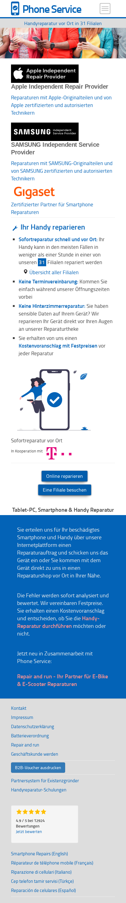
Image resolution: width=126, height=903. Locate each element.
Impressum (22, 717)
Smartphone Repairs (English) (39, 853)
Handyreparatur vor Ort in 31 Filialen (63, 23)
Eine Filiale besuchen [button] (65, 489)
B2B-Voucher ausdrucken (38, 767)
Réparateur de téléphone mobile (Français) (52, 863)
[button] (34, 186)
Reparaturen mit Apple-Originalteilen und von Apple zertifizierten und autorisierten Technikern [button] (61, 105)
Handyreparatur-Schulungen (38, 790)
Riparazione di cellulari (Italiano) (41, 872)
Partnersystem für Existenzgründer (45, 780)
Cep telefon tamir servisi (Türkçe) (42, 881)
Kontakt (18, 708)
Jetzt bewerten (29, 831)
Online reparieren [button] (64, 476)
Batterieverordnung (30, 735)
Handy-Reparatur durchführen (58, 622)
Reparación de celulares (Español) (43, 890)
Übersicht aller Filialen (54, 272)
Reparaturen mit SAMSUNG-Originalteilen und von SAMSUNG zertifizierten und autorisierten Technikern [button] (62, 171)
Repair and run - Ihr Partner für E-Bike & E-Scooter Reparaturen (62, 680)
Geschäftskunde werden (34, 754)
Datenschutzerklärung (32, 726)
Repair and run (25, 745)
